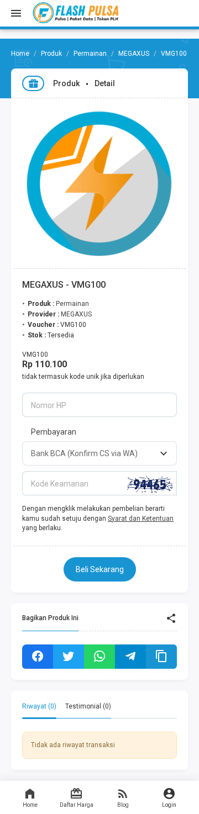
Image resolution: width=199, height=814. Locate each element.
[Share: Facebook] (37, 656)
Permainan (90, 53)
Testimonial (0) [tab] (88, 706)
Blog (123, 805)
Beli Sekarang (100, 569)
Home (30, 805)
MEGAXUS (133, 53)
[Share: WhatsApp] (99, 656)
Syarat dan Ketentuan (141, 518)
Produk (51, 53)
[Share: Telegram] (130, 656)
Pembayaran (53, 431)
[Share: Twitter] (68, 656)
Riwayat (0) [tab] (39, 706)
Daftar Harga (76, 805)
